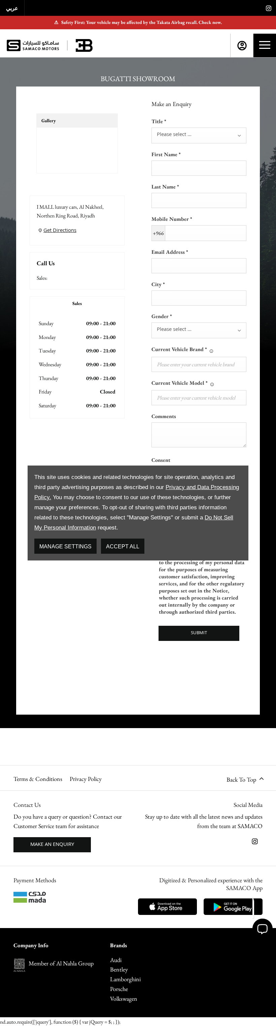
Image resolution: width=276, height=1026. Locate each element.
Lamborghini (125, 979)
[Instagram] (268, 8)
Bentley (119, 969)
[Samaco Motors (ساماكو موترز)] (33, 45)
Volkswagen (123, 998)
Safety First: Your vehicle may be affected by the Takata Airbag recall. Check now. (138, 22)
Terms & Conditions (37, 779)
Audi (116, 960)
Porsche (119, 989)
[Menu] (264, 45)
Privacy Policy (86, 779)
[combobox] (198, 135)
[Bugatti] (84, 45)
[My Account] (242, 46)
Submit (199, 633)
